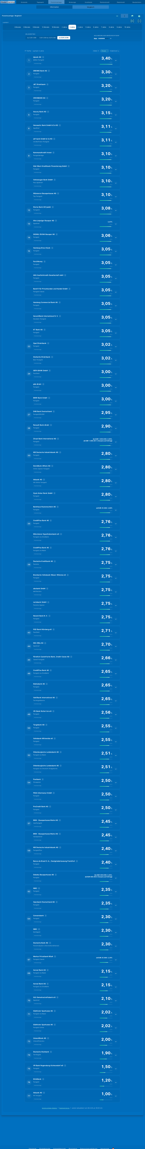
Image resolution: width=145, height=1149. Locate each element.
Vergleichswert (114, 50)
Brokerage (72, 2)
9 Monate (36, 27)
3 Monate (17, 27)
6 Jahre (95, 27)
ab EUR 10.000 (63, 38)
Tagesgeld (40, 2)
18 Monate (55, 27)
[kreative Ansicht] (132, 16)
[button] (72, 60)
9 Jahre (119, 27)
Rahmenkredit (104, 2)
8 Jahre (111, 27)
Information (54, 7)
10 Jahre (127, 27)
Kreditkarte (88, 2)
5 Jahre (88, 27)
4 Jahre (80, 27)
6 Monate (27, 27)
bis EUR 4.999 (31, 38)
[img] (106, 91)
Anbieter (96, 50)
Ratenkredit (121, 2)
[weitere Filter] (132, 20)
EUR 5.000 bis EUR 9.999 (48, 38)
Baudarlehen (137, 2)
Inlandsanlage (37, 63)
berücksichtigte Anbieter (49, 1108)
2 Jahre (64, 27)
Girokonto (24, 2)
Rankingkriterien (64, 1108)
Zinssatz (104, 50)
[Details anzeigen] (116, 60)
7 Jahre (103, 27)
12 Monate (45, 27)
